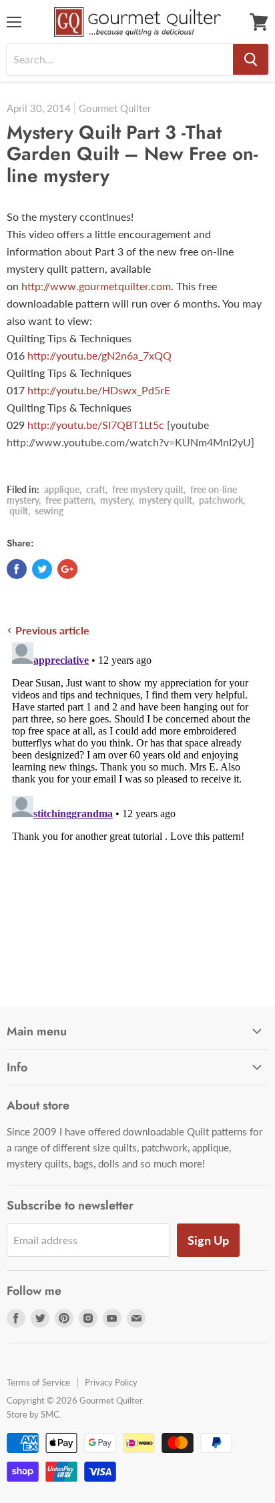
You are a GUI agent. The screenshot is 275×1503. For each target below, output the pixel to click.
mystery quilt (165, 500)
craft (95, 489)
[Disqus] (137, 804)
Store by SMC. (34, 1414)
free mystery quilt (148, 489)
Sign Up (208, 1240)
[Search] (250, 59)
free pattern (69, 500)
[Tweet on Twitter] (42, 569)
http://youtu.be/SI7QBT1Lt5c (95, 424)
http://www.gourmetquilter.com (96, 286)
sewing (49, 510)
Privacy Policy (111, 1382)
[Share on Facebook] (17, 569)
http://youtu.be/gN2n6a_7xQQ (99, 355)
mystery (116, 500)
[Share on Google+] (67, 569)
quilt (18, 510)
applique (61, 489)
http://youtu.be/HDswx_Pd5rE (98, 390)
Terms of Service (38, 1382)
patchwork (221, 500)
